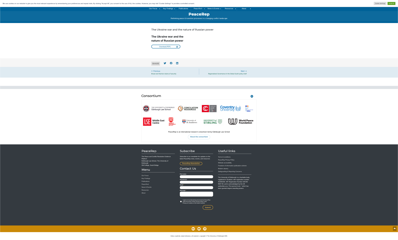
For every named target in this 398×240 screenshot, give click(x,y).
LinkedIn (204, 228)
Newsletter (193, 228)
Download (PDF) (165, 47)
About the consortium (199, 137)
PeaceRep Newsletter (191, 163)
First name (183, 174)
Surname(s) (183, 179)
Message (183, 190)
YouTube (199, 228)
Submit (208, 207)
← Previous (163, 72)
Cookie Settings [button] (380, 3)
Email (182, 185)
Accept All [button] (391, 3)
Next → (227, 72)
